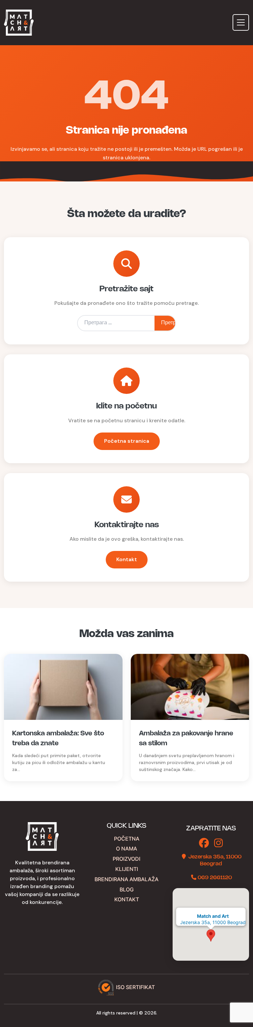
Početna (126, 838)
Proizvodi (126, 858)
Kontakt (126, 559)
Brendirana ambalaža (126, 879)
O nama (126, 848)
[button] (211, 935)
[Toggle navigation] (241, 22)
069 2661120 (215, 877)
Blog (127, 889)
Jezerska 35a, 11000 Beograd (213, 919)
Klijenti (126, 869)
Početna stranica (126, 440)
